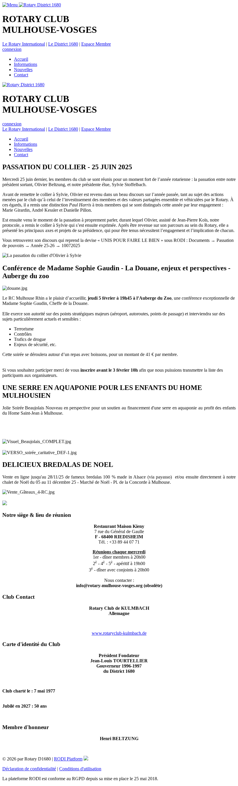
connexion (11, 49)
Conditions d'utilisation (80, 768)
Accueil (21, 59)
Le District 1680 (63, 44)
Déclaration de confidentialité (29, 768)
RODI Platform (68, 758)
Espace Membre (96, 44)
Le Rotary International (23, 44)
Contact (21, 74)
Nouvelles (23, 69)
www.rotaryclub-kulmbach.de (119, 633)
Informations (25, 64)
